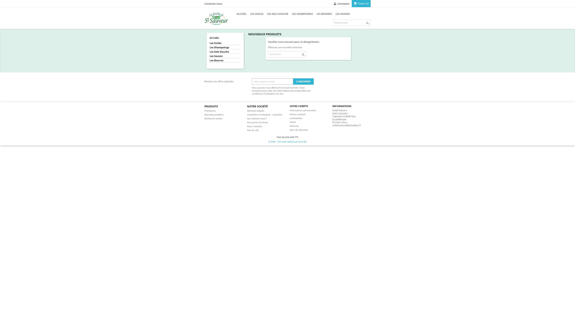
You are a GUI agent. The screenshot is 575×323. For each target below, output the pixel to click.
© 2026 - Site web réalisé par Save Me (287, 141)
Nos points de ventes (257, 122)
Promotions (210, 110)
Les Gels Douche (277, 14)
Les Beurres (324, 14)
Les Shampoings (302, 14)
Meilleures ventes (213, 118)
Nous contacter (254, 126)
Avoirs (293, 122)
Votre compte (299, 106)
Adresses (294, 126)
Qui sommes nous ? (257, 118)
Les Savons (343, 14)
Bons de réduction (299, 129)
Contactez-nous (213, 3)
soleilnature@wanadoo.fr (346, 125)
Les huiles (256, 14)
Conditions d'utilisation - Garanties (264, 114)
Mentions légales (255, 110)
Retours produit (298, 114)
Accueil (242, 14)
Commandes (296, 118)
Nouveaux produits (214, 114)
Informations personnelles (303, 110)
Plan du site (253, 130)
